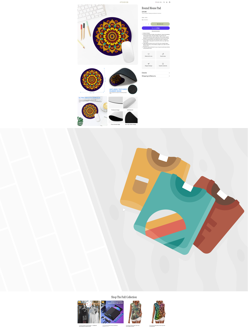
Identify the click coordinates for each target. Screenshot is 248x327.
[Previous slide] (79, 312)
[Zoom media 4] (92, 111)
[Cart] (169, 2)
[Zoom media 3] (123, 80)
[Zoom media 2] (92, 80)
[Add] (98, 321)
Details (144, 73)
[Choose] (145, 321)
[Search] (164, 2)
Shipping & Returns (149, 76)
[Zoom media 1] (108, 34)
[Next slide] (98, 312)
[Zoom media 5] (123, 111)
